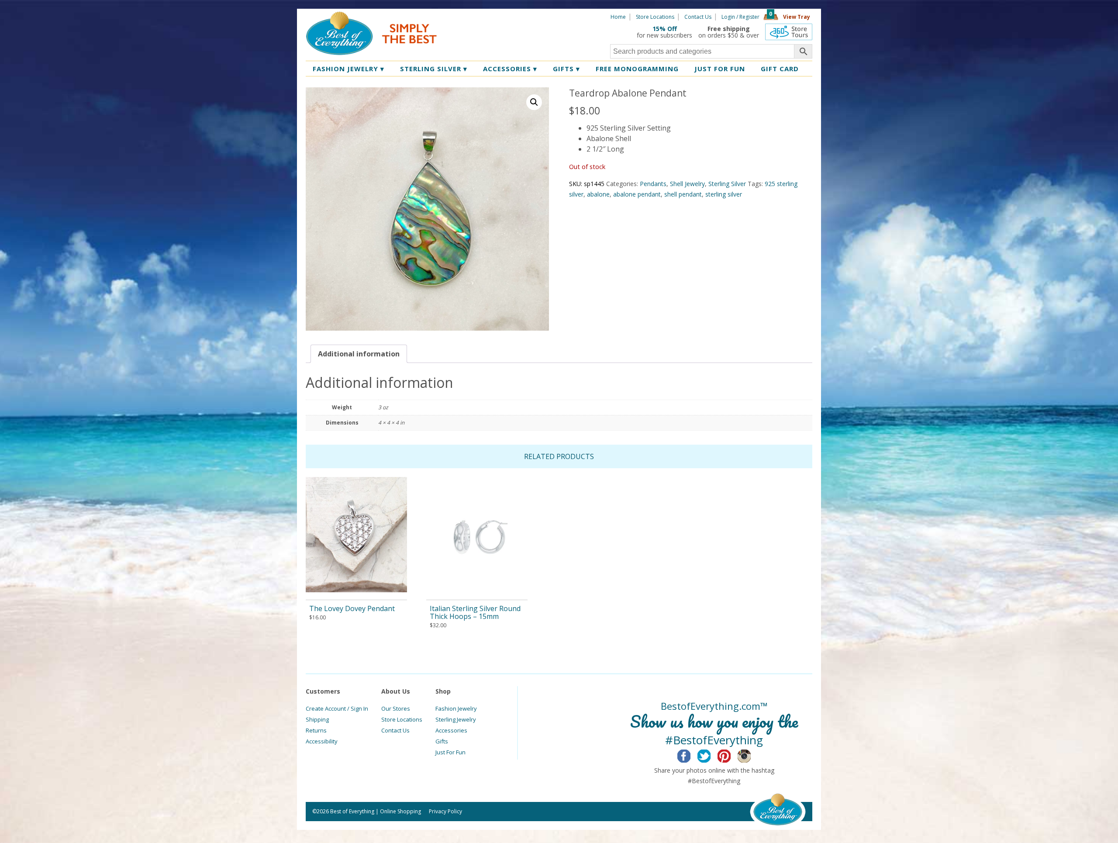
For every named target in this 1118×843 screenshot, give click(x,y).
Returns (316, 730)
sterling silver (723, 194)
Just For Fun (450, 752)
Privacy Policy (445, 811)
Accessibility (322, 741)
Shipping (317, 719)
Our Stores (395, 708)
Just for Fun (719, 68)
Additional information (359, 354)
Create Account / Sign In (337, 708)
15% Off (664, 28)
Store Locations (655, 17)
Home (618, 17)
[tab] (359, 354)
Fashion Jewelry (348, 68)
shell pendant (683, 194)
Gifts (566, 68)
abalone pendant (637, 194)
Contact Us (697, 17)
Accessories (510, 68)
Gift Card (780, 68)
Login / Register (740, 17)
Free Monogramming (637, 68)
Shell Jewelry (687, 184)
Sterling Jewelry (455, 719)
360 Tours (788, 32)
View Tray (796, 17)
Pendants (653, 184)
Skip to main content (470, 16)
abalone (598, 194)
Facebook (690, 755)
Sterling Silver (433, 68)
